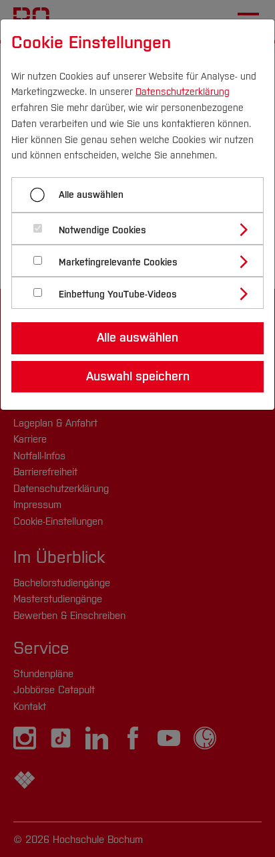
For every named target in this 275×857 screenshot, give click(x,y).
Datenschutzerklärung (182, 92)
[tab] (143, 228)
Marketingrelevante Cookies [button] (118, 262)
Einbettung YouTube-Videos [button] (118, 294)
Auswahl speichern (138, 376)
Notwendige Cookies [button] (102, 230)
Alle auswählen (91, 195)
